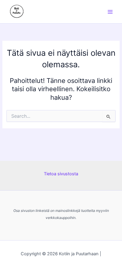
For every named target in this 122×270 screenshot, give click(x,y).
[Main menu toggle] (110, 11)
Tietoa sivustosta (61, 173)
